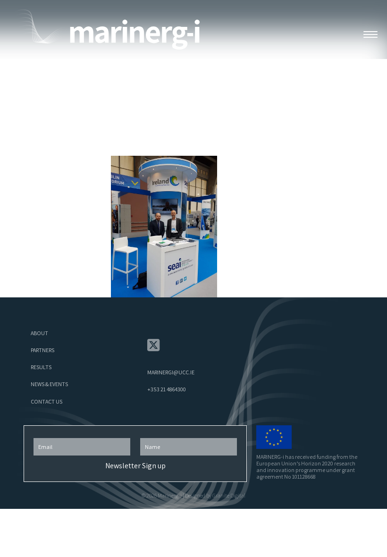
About (39, 333)
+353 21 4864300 (166, 389)
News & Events (49, 384)
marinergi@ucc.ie (170, 372)
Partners (42, 350)
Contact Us (46, 401)
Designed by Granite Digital (215, 495)
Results (41, 367)
